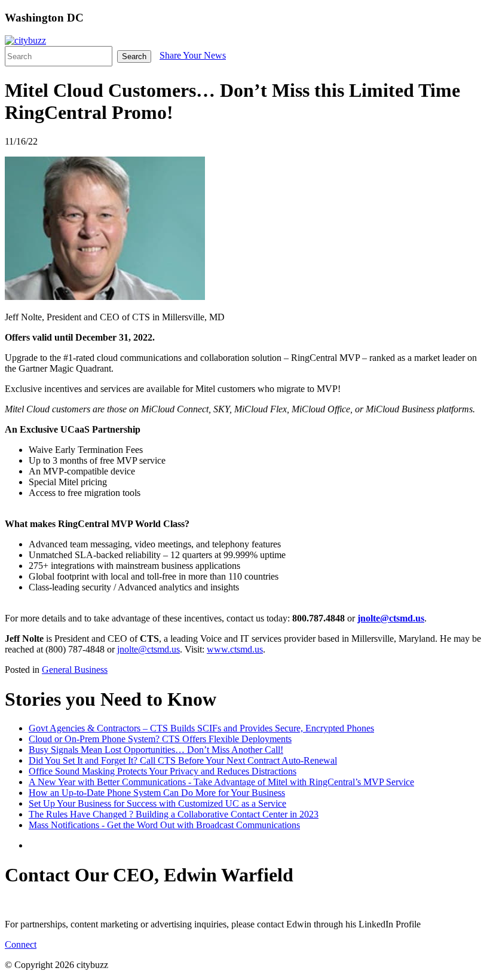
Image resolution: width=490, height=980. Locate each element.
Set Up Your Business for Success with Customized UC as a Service (157, 803)
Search (134, 56)
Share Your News (193, 55)
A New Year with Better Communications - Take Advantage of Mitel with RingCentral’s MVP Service (221, 782)
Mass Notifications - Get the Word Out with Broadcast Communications (164, 825)
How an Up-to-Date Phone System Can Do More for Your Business (157, 793)
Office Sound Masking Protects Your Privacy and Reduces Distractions (162, 771)
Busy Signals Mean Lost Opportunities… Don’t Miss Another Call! (156, 750)
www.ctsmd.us (235, 649)
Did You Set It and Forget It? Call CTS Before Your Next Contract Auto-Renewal (183, 760)
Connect (20, 944)
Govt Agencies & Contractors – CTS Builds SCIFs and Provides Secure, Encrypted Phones (201, 728)
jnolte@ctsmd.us (148, 649)
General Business (75, 669)
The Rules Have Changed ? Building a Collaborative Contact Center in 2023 (173, 814)
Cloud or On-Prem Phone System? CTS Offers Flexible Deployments (160, 739)
